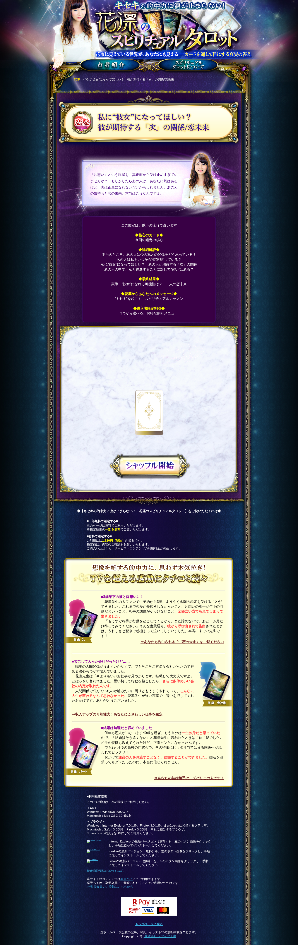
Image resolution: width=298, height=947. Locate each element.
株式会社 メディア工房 (160, 936)
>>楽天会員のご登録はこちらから (110, 886)
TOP (77, 79)
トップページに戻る (149, 924)
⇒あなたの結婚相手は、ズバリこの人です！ (189, 778)
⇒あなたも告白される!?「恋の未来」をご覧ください (182, 642)
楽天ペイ (126, 879)
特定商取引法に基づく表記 (105, 871)
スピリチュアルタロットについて (188, 66)
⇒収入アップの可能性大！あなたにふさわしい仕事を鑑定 (117, 714)
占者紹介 (109, 66)
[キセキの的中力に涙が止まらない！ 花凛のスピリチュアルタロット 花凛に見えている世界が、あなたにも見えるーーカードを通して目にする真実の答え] (149, 30)
